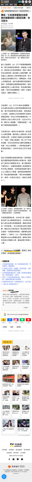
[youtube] (22, 459)
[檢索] (26, 1)
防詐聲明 (4, 449)
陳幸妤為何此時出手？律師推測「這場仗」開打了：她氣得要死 (6, 353)
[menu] (30, 4)
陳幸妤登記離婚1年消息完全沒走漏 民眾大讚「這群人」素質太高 (15, 367)
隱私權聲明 (19, 449)
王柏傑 (5, 327)
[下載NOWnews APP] (23, 1)
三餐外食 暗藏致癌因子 (8, 429)
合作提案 (22, 452)
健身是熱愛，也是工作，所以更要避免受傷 (22, 429)
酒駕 (11, 327)
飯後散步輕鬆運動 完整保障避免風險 (25, 398)
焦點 (2, 5)
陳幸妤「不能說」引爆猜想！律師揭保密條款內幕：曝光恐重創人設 (15, 398)
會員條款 (9, 452)
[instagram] (13, 459)
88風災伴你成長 (18, 8)
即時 (6, 5)
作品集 (25, 307)
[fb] (9, 459)
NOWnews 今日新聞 (12, 250)
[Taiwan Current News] (19, 1)
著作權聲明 (27, 449)
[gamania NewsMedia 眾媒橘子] (16, 466)
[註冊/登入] (29, 1)
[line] (17, 459)
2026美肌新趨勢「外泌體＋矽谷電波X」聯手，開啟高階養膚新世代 (6, 413)
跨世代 (29, 8)
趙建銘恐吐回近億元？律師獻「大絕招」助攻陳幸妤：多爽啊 (15, 353)
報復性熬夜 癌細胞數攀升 (23, 385)
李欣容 (5, 23)
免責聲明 (11, 449)
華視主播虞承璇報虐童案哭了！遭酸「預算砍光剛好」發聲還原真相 (25, 367)
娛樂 (20, 4)
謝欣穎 (19, 327)
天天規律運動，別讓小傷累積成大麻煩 (6, 368)
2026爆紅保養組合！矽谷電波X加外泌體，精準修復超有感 (25, 353)
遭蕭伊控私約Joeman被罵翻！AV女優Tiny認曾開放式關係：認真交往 (16, 412)
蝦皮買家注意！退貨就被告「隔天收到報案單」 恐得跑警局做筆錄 (8, 385)
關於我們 (16, 452)
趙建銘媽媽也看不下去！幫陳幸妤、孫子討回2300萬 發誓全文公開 (6, 398)
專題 (15, 5)
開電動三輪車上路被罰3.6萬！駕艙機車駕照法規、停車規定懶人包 (25, 412)
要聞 (11, 5)
